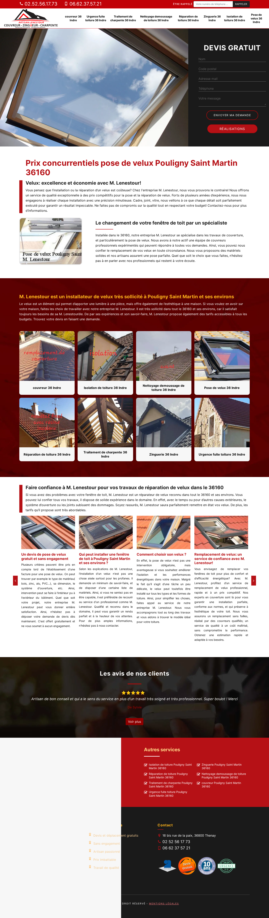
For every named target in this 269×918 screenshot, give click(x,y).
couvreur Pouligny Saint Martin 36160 (221, 784)
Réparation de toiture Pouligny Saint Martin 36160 (168, 775)
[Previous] (15, 581)
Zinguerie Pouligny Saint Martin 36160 (222, 766)
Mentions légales (164, 903)
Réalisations (232, 129)
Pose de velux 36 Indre (256, 18)
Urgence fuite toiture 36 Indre (95, 18)
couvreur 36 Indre (73, 18)
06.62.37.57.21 (85, 4)
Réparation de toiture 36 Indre (188, 18)
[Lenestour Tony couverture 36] (31, 18)
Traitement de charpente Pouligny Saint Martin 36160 (171, 784)
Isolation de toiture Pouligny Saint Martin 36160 (170, 766)
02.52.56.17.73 (40, 4)
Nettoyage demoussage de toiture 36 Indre (156, 18)
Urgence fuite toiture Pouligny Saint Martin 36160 (168, 793)
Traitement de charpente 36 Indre (123, 18)
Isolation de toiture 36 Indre (234, 18)
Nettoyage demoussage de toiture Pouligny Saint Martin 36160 (224, 775)
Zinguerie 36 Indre (212, 18)
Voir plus (134, 722)
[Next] (253, 581)
